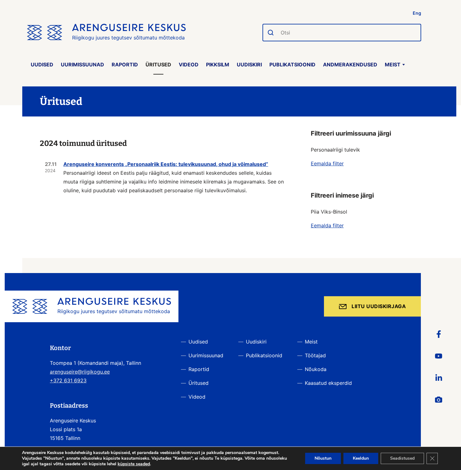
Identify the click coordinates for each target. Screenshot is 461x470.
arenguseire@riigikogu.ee (80, 372)
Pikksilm (217, 64)
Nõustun (323, 458)
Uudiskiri (249, 64)
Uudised (42, 64)
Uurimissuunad (82, 64)
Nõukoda (315, 369)
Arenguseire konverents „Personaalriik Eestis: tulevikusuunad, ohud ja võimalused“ (165, 164)
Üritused (158, 64)
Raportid (125, 64)
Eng (417, 13)
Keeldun (361, 458)
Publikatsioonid (292, 64)
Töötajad (315, 355)
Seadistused (402, 458)
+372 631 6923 (68, 380)
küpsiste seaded (134, 464)
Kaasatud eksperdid (328, 383)
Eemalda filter (327, 163)
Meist (392, 64)
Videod (189, 64)
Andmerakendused (350, 64)
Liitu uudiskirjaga (379, 306)
